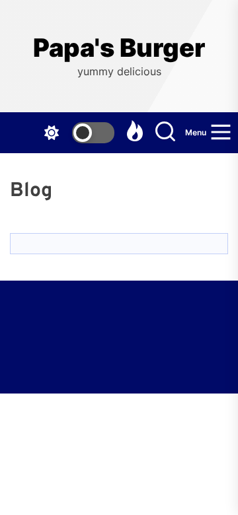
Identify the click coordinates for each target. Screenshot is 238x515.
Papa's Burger (119, 48)
